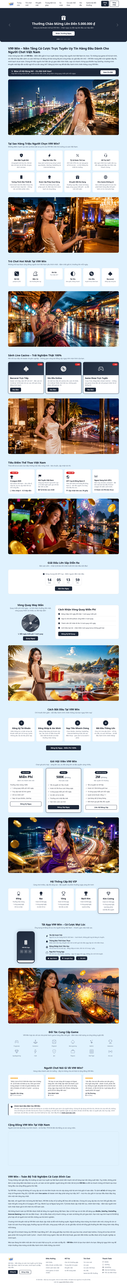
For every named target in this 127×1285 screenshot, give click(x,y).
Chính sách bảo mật (68, 1113)
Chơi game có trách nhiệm (52, 1272)
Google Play (68, 958)
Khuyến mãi (38, 4)
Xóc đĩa (80, 4)
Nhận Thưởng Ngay (63, 33)
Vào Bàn (15, 390)
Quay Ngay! (30, 638)
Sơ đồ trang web (70, 1270)
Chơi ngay (16, 280)
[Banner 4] (68, 39)
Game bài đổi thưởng (91, 4)
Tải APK (82, 958)
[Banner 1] (58, 39)
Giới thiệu (49, 1262)
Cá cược (61, 4)
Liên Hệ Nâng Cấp (101, 807)
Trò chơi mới (28, 4)
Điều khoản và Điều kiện (54, 1265)
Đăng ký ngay (58, 1281)
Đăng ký (105, 4)
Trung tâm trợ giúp (50, 4)
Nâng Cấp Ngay (63, 807)
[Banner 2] (61, 39)
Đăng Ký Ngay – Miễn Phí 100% (63, 748)
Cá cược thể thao (71, 4)
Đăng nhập (114, 4)
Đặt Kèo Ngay (63, 588)
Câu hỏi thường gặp (71, 1262)
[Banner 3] (65, 39)
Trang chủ (19, 4)
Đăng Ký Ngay (25, 804)
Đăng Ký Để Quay (68, 634)
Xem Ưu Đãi (108, 72)
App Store (53, 958)
